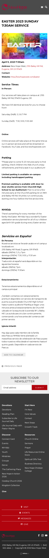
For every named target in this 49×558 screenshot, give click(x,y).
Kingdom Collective (11, 485)
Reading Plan (8, 414)
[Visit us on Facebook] (39, 535)
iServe (5, 465)
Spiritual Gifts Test (33, 459)
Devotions (7, 405)
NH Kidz (5, 448)
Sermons (29, 443)
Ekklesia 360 (24, 553)
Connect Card (8, 439)
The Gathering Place (11, 469)
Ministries (6, 456)
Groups (5, 461)
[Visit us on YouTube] (46, 535)
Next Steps (30, 423)
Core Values (30, 414)
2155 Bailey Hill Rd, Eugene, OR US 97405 (21, 545)
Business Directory (33, 464)
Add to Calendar (13, 355)
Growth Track (31, 427)
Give (4, 491)
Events (5, 443)
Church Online (31, 439)
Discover (6, 435)
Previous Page (13, 366)
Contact (28, 418)
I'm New (28, 410)
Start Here (30, 405)
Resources (30, 435)
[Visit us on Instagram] (42, 535)
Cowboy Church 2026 (12, 481)
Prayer (28, 448)
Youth (5, 452)
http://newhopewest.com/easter (25, 77)
